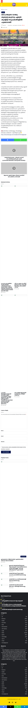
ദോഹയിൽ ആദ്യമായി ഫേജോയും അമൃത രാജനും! (20, 394)
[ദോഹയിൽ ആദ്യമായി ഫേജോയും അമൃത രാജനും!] (21, 342)
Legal (3, 630)
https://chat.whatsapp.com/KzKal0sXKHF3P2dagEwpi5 (13, 134)
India (3, 624)
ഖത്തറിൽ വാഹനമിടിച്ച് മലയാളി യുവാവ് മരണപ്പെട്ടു (17, 579)
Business (3, 618)
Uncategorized (5, 642)
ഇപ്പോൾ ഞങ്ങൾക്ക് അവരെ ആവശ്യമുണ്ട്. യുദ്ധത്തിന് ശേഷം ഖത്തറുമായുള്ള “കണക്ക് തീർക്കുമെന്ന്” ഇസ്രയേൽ (18, 568)
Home (3, 9)
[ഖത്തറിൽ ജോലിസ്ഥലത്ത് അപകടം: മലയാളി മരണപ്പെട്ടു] (4, 586)
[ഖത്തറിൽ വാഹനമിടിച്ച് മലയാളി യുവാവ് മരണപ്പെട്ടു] (4, 581)
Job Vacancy (4, 628)
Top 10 (3, 638)
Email (2, 436)
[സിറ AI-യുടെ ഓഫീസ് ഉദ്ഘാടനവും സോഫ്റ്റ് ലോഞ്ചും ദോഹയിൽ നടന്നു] (21, 233)
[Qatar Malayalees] (14, 5)
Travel (3, 640)
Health (3, 620)
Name (2, 430)
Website (2, 441)
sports (3, 634)
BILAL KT (4, 25)
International (4, 626)
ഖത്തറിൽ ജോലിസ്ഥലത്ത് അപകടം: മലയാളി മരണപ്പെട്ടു (17, 585)
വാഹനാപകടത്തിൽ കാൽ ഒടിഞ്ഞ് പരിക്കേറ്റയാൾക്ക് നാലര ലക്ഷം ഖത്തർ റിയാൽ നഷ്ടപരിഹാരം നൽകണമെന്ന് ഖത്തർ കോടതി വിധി (7, 287)
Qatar (6, 9)
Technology (4, 636)
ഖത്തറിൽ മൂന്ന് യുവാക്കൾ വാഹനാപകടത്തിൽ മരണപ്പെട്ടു (17, 574)
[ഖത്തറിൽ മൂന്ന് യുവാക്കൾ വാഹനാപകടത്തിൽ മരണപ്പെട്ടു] (4, 575)
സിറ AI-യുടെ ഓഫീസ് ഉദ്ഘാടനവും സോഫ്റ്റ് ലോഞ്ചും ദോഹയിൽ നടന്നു (20, 285)
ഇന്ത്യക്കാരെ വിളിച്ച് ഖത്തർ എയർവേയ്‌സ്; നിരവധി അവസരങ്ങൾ (12, 560)
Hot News (4, 622)
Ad (2, 616)
